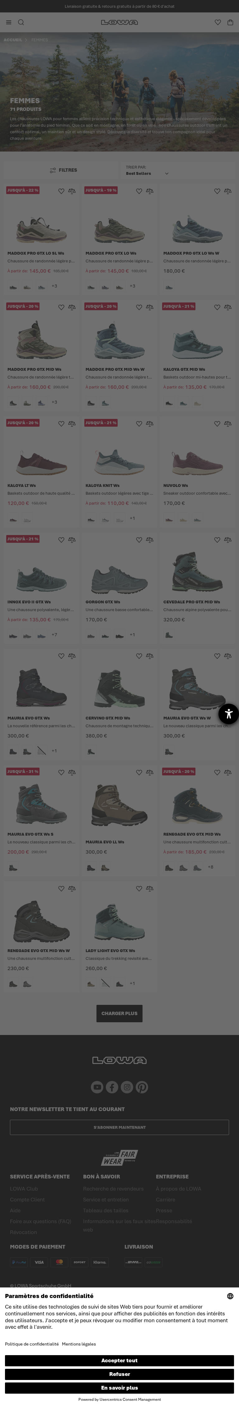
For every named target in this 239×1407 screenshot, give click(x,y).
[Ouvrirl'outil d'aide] (228, 714)
